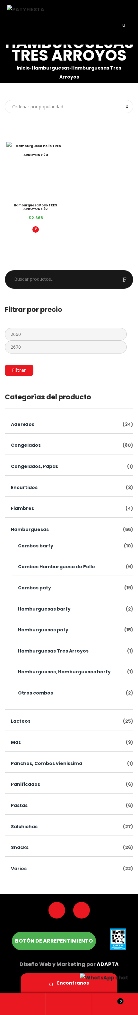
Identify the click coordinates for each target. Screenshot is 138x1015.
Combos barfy (35, 546)
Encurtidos (24, 487)
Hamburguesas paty (43, 630)
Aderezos (22, 424)
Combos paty (34, 588)
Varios (19, 868)
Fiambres (22, 508)
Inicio (23, 68)
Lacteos (20, 721)
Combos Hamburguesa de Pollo (56, 566)
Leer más (35, 229)
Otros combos (35, 693)
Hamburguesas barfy (44, 609)
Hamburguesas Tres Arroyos (53, 651)
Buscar (128, 279)
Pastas (19, 805)
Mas (16, 742)
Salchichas (24, 826)
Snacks (20, 847)
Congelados (26, 445)
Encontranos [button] (72, 983)
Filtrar (19, 370)
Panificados (25, 784)
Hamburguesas (51, 68)
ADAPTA (108, 964)
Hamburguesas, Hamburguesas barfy (64, 672)
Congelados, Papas (34, 466)
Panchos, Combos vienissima (46, 763)
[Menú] (123, 24)
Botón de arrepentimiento (54, 940)
